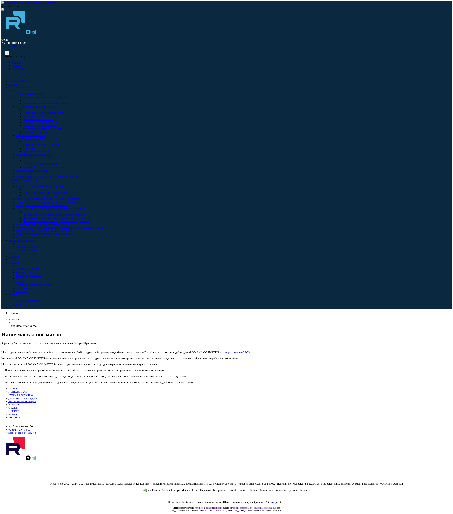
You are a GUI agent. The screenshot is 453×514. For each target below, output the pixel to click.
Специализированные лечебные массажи (48, 103)
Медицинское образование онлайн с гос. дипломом (47, 176)
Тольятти (17, 68)
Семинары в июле (27, 249)
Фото (19, 278)
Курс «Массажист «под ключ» (34, 154)
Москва (16, 62)
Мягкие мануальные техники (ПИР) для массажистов (48, 198)
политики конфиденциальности (208, 508)
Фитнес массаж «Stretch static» (41, 195)
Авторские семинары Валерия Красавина (41, 186)
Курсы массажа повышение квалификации (41, 97)
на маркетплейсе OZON (236, 352)
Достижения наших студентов (34, 284)
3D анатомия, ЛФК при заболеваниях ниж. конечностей (57, 218)
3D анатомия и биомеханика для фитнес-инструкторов (56, 221)
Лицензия (21, 291)
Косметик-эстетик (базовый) (40, 116)
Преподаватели (17, 391)
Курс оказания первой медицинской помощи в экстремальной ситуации (59, 227)
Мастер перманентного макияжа (42, 128)
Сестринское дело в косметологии (43, 112)
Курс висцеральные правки (32, 173)
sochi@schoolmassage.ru (22, 432)
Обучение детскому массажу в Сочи (37, 138)
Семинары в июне (27, 246)
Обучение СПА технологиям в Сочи (38, 157)
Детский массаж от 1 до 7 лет (40, 147)
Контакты (14, 307)
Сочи (4, 39)
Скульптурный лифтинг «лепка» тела (45, 192)
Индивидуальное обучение (32, 170)
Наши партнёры (25, 288)
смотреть (274, 502)
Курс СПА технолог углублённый (43, 167)
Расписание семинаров (22, 240)
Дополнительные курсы (23, 179)
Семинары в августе (28, 253)
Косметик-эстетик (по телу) (39, 119)
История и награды (27, 268)
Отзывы (13, 259)
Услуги (12, 294)
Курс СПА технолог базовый (40, 163)
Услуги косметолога (28, 303)
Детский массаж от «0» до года (41, 144)
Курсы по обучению (20, 87)
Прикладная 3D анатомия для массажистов (42, 205)
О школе (13, 262)
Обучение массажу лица (30, 135)
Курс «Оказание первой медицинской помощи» (44, 230)
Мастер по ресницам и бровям (41, 122)
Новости (13, 256)
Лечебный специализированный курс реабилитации (47, 202)
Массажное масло (26, 272)
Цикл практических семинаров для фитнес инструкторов (50, 208)
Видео (19, 281)
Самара (16, 65)
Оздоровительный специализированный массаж (45, 233)
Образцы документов (28, 275)
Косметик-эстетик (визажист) (40, 125)
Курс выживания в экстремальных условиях (42, 224)
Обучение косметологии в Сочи (35, 106)
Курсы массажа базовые (30, 93)
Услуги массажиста (27, 300)
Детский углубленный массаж (41, 151)
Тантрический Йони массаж (33, 237)
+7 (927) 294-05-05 (12, 45)
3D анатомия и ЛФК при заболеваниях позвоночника (55, 214)
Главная (13, 84)
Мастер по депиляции (36, 132)
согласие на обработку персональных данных (249, 508)
